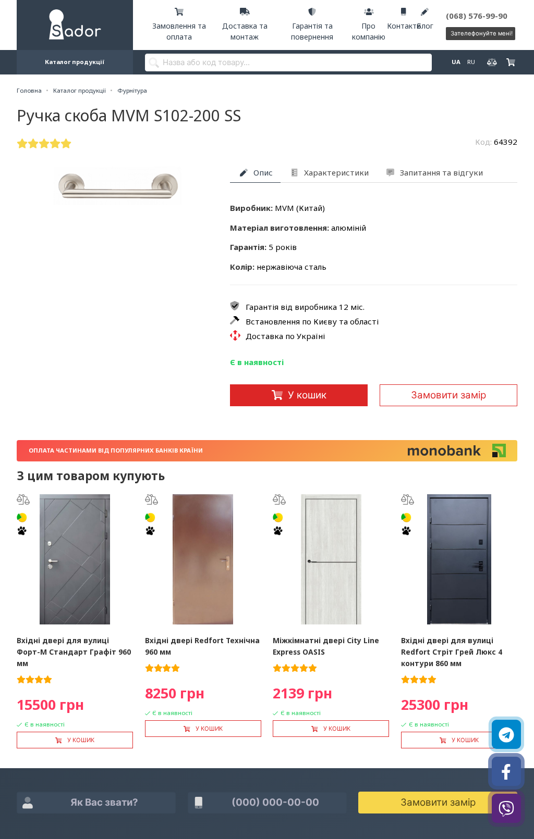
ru (470, 62)
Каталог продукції (75, 62)
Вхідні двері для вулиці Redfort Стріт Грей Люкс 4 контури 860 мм (451, 651)
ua (455, 62)
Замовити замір (448, 395)
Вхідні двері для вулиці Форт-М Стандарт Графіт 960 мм (74, 651)
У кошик (307, 395)
